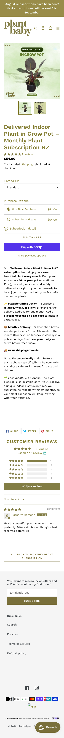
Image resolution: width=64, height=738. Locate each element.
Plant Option (11, 180)
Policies (12, 634)
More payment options (32, 255)
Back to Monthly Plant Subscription (34, 556)
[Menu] (58, 28)
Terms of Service (18, 643)
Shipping (27, 164)
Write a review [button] (32, 486)
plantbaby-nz (25, 726)
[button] (13, 154)
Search (12, 624)
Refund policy (16, 653)
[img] (12, 509)
